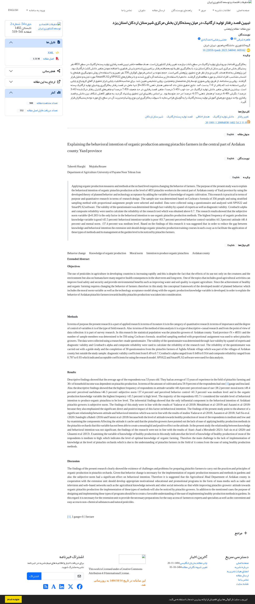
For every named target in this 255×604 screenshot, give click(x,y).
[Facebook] (79, 587)
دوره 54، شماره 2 (20, 24)
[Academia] (53, 587)
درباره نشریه (242, 567)
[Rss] (45, 587)
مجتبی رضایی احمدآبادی (214, 39)
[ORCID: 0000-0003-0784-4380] (199, 39)
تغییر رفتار (243, 116)
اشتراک (34, 576)
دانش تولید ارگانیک (223, 116)
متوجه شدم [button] (13, 599)
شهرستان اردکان (154, 116)
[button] (167, 599)
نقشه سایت (242, 583)
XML (51, 53)
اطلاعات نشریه (222, 10)
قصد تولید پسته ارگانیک (179, 116)
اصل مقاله (43, 58)
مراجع (239, 533)
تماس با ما (126, 10)
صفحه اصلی (243, 10)
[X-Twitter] (70, 587)
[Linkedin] (61, 587)
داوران (141, 10)
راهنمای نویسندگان (181, 10)
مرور (203, 10)
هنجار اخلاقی (202, 116)
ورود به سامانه (37, 10)
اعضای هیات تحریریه (238, 571)
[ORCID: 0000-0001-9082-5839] (231, 39)
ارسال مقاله (158, 10)
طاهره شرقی (243, 39)
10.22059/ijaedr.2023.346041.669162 (224, 50)
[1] (227, 383)
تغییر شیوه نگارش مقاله (194, 567)
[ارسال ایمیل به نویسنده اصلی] (235, 39)
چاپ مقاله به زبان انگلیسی (193, 563)
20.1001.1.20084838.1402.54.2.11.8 (226, 122)
